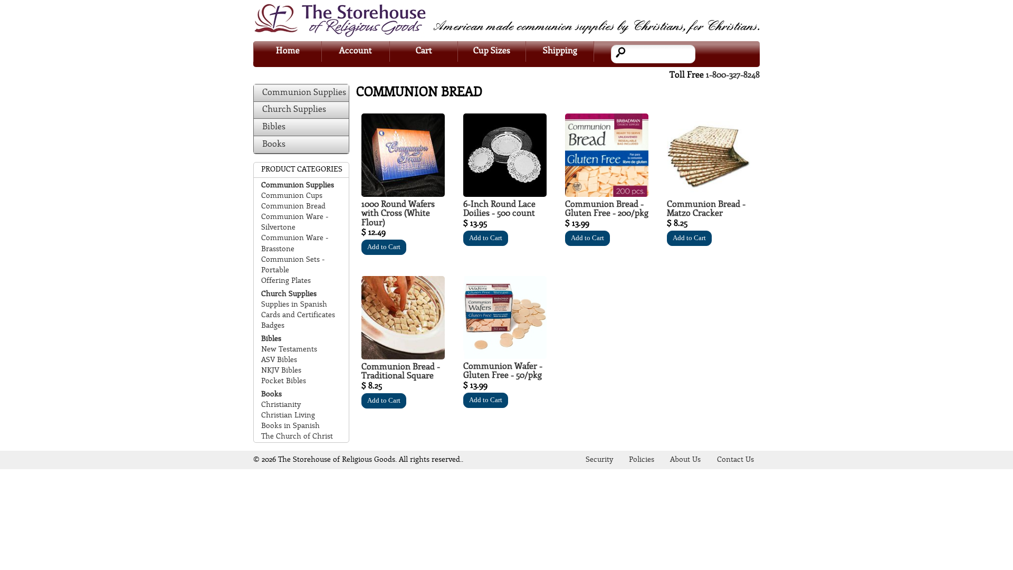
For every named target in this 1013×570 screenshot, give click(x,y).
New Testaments (289, 350)
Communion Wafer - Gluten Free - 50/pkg (502, 371)
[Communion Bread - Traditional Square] (403, 357)
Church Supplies (294, 109)
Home (288, 50)
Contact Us (735, 460)
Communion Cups (291, 196)
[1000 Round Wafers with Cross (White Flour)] (403, 194)
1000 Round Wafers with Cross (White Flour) (398, 213)
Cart (424, 50)
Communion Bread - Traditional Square (400, 372)
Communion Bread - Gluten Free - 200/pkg (606, 209)
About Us (685, 460)
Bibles (273, 126)
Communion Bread (293, 207)
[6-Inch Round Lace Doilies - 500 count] (505, 194)
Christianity (281, 405)
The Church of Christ (297, 437)
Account (355, 50)
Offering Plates (286, 281)
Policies (641, 460)
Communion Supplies (304, 92)
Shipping (560, 50)
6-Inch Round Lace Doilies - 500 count (499, 209)
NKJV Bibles (281, 371)
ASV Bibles (279, 360)
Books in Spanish (290, 426)
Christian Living (288, 416)
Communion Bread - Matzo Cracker (706, 209)
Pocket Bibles (283, 381)
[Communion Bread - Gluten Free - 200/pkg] (606, 194)
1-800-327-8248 (733, 75)
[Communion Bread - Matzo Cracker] (708, 194)
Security (599, 460)
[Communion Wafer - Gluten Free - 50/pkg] (505, 356)
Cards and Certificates (298, 315)
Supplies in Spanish (294, 305)
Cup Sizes (491, 50)
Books (273, 144)
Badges (272, 326)
